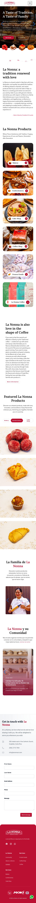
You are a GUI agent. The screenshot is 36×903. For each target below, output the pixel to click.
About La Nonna (10, 861)
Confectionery (9, 877)
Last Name (7, 772)
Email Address (8, 781)
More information (19, 451)
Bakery (7, 874)
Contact (8, 864)
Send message (26, 815)
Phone (6, 789)
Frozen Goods (23, 857)
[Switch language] (27, 893)
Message (6, 798)
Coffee (21, 864)
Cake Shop (8, 881)
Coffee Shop (22, 861)
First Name (8, 764)
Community (9, 857)
